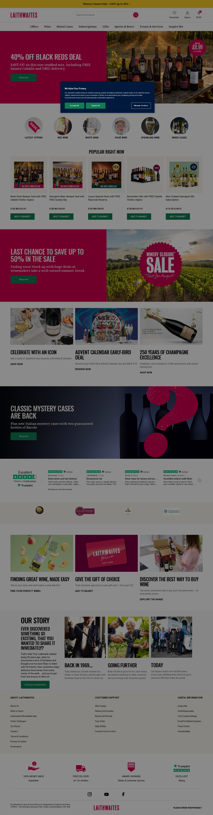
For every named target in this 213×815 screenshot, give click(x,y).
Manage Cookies (141, 106)
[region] (107, 97)
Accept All (74, 106)
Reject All (96, 106)
